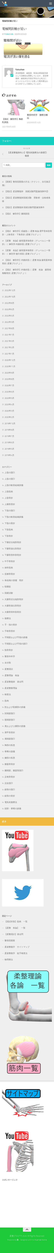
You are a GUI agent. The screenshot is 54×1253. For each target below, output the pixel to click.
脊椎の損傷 (10, 751)
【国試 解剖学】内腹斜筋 (17, 260)
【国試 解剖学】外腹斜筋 (17, 269)
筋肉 (7, 701)
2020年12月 (10, 360)
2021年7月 (9, 335)
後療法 (8, 618)
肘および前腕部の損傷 (15, 707)
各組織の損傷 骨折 (14, 580)
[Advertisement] (23, 1199)
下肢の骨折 (10, 523)
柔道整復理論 (11, 688)
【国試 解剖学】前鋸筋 (16, 231)
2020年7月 (9, 385)
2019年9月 (9, 430)
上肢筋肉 (9, 491)
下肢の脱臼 (10, 510)
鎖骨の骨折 (10, 796)
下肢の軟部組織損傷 (14, 517)
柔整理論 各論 (12, 675)
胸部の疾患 (10, 745)
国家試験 (9, 593)
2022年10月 (10, 296)
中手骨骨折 (10, 561)
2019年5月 (9, 449)
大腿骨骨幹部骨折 (13, 612)
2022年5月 (9, 315)
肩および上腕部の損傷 (15, 726)
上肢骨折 (9, 498)
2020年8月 (9, 379)
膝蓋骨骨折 (10, 764)
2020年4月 (9, 404)
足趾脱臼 (9, 783)
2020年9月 (9, 373)
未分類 (8, 663)
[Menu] (50, 3)
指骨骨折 (9, 650)
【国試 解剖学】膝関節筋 (17, 214)
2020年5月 (9, 398)
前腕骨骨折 (10, 574)
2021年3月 (9, 341)
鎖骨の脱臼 (10, 789)
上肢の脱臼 (10, 472)
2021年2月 (9, 347)
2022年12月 (10, 290)
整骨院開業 (10, 940)
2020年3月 (9, 411)
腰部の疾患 (10, 758)
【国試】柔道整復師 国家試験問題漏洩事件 (24, 207)
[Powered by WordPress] (18, 1240)
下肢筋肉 (9, 529)
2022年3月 (9, 322)
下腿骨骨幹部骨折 (13, 555)
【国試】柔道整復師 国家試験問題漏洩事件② (26, 191)
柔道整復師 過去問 (14, 682)
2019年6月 (9, 442)
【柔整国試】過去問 (14, 934)
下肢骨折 (9, 536)
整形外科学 (10, 656)
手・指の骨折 (11, 624)
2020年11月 (10, 366)
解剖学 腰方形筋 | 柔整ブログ (22, 254)
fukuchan (9, 34)
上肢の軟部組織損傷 (14, 485)
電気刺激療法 (11, 802)
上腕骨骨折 (10, 504)
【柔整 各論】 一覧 (15, 928)
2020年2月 (9, 417)
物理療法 (9, 959)
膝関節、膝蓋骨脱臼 (14, 770)
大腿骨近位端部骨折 (14, 599)
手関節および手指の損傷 (16, 637)
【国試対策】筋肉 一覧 (16, 921)
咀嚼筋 (8, 586)
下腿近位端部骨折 (13, 542)
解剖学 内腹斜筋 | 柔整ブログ (22, 244)
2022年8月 (9, 303)
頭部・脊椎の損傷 (13, 808)
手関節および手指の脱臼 (16, 643)
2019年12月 (10, 423)
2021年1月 (9, 354)
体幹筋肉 (9, 567)
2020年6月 (9, 392)
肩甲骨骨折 (10, 732)
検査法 (8, 694)
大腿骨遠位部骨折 (13, 605)
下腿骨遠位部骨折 (13, 548)
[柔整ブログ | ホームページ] (6, 3)
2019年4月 (9, 455)
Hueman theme (41, 1240)
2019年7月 (9, 436)
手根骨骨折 (10, 631)
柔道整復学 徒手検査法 (16, 953)
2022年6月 (9, 309)
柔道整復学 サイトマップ (17, 947)
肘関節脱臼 (10, 713)
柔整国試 (9, 669)
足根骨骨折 (10, 777)
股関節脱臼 (10, 720)
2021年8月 (9, 328)
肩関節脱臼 (10, 739)
